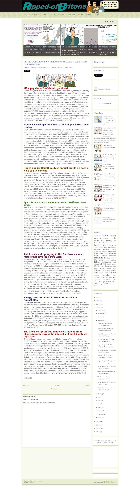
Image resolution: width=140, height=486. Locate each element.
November (101, 313)
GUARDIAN (80, 163)
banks (113, 238)
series (102, 277)
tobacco (114, 282)
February (100, 414)
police (114, 268)
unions (114, 284)
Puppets (106, 272)
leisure (107, 260)
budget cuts (99, 245)
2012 (98, 425)
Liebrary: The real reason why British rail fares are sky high (109, 219)
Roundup (70, 67)
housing (104, 255)
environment (97, 251)
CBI (115, 245)
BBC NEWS (67, 120)
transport (101, 284)
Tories (96, 284)
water (98, 286)
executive (104, 251)
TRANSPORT (61, 15)
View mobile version (57, 389)
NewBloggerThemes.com (110, 482)
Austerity (113, 235)
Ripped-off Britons (37, 481)
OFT (102, 266)
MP (101, 264)
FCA (95, 253)
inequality (98, 258)
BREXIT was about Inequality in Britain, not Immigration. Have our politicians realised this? (109, 120)
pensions (102, 268)
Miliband (96, 264)
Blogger (111, 442)
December (101, 310)
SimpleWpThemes (111, 481)
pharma (109, 268)
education (97, 249)
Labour (101, 260)
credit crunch (108, 247)
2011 (98, 428)
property (107, 270)
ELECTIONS (25, 15)
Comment (100, 247)
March (100, 410)
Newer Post (26, 385)
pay (95, 268)
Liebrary (97, 262)
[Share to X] (29, 378)
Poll (103, 270)
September (101, 320)
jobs (95, 260)
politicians (97, 270)
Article (105, 235)
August (100, 394)
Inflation (107, 258)
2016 (98, 300)
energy (114, 249)
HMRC (96, 255)
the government (105, 282)
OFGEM (97, 266)
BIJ (115, 241)
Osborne (106, 266)
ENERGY (52, 15)
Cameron (110, 245)
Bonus (96, 243)
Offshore (113, 264)
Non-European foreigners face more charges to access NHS (109, 166)
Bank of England (101, 238)
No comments (58, 67)
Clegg (96, 247)
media (114, 262)
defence (114, 247)
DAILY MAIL (81, 373)
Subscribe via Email (104, 89)
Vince (95, 286)
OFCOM (108, 264)
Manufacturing (106, 262)
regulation (113, 272)
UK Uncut (109, 284)
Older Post (88, 385)
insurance (113, 258)
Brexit (100, 243)
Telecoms (111, 279)
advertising (97, 235)
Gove (105, 253)
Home (57, 385)
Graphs (109, 253)
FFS (98, 253)
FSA (101, 253)
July (99, 397)
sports (114, 277)
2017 (98, 297)
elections (106, 249)
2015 (98, 304)
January (100, 417)
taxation (105, 279)
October (100, 317)
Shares (110, 277)
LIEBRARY (80, 15)
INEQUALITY (36, 15)
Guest (114, 253)
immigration (112, 255)
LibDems (113, 260)
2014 (98, 307)
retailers (96, 275)
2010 (98, 432)
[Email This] (25, 378)
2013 (98, 421)
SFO (107, 277)
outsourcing (112, 266)
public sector (98, 272)
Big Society (107, 240)
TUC (105, 283)
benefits (96, 241)
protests (113, 270)
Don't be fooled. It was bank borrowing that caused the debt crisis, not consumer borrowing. (109, 178)
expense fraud (112, 251)
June (99, 400)
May (99, 404)
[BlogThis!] (27, 378)
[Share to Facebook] (31, 378)
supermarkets (97, 279)
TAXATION (71, 15)
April (99, 407)
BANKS (45, 15)
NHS (104, 264)
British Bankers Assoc (109, 243)
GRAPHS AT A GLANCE (93, 15)
